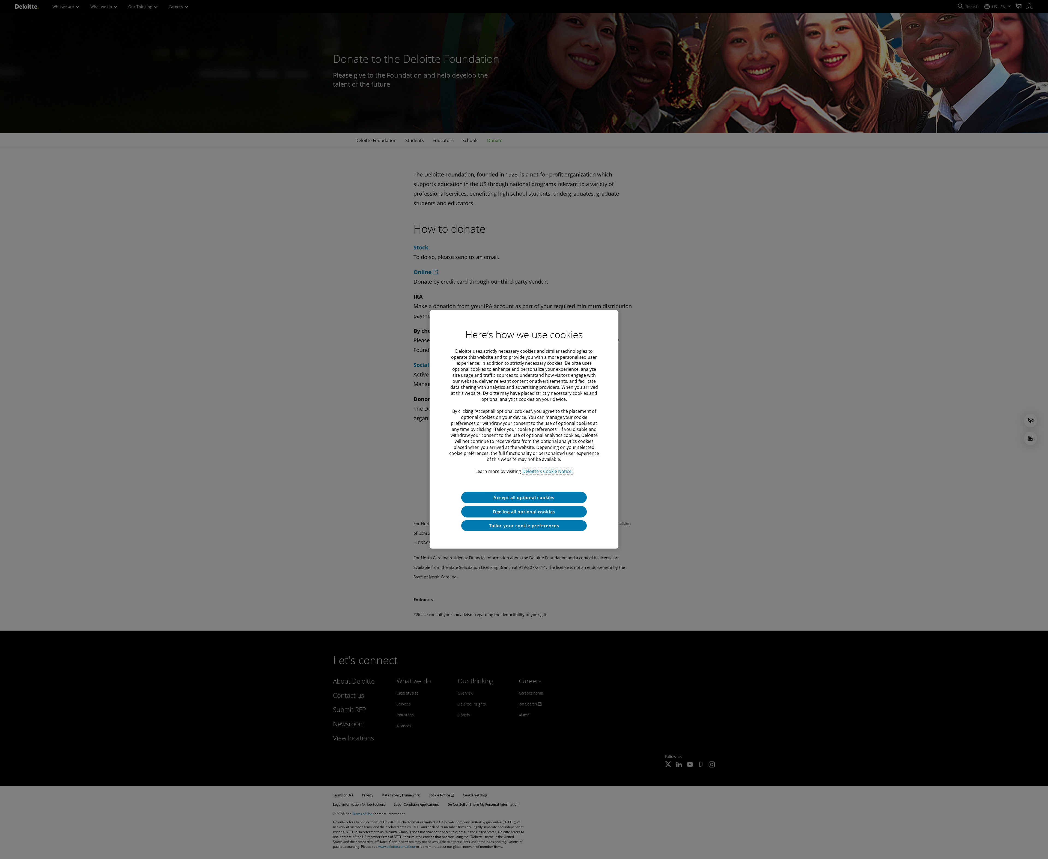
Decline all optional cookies (524, 512)
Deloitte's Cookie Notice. (547, 471)
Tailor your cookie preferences (524, 526)
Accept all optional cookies (524, 498)
